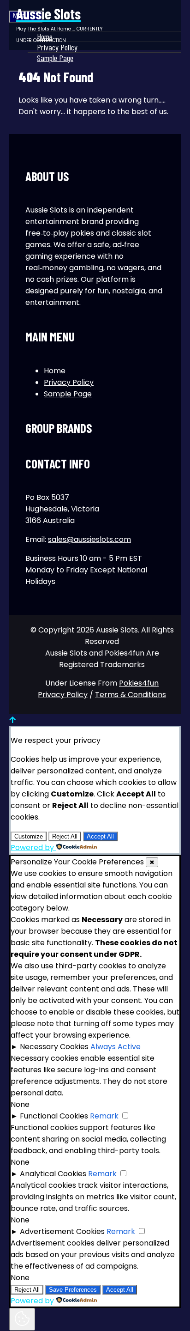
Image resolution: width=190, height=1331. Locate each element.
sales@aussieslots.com (89, 539)
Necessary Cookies (54, 1046)
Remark (104, 1116)
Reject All (64, 836)
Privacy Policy (69, 382)
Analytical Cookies (53, 1173)
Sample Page (55, 58)
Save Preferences (73, 1289)
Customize (28, 836)
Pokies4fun (139, 683)
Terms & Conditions (130, 694)
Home (54, 370)
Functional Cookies (54, 1116)
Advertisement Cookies (62, 1231)
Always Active (115, 1046)
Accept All (100, 836)
